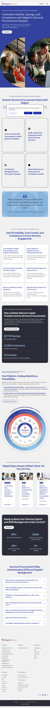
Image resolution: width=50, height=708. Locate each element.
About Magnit (4, 675)
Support (35, 658)
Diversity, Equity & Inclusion (7, 665)
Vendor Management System (7, 654)
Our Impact (4, 687)
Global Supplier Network (23, 648)
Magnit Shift (20, 689)
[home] (9, 3)
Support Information (22, 675)
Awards (3, 681)
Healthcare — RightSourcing (7, 667)
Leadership (4, 677)
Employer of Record (6, 650)
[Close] (41, 106)
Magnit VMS (20, 682)
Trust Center (4, 683)
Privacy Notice (15, 702)
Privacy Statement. (12, 109)
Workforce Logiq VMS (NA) (23, 684)
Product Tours (36, 652)
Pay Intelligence (5, 658)
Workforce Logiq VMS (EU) (23, 687)
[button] (42, 3)
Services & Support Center (23, 677)
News (3, 679)
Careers (3, 685)
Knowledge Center (37, 648)
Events (35, 656)
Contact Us (4, 689)
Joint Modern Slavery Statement (31, 702)
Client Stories (36, 654)
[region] (25, 110)
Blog (35, 650)
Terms (22, 702)
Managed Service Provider (7, 648)
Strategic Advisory (5, 663)
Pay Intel (19, 691)
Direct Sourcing (5, 656)
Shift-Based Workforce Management (6, 661)
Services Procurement (6, 652)
